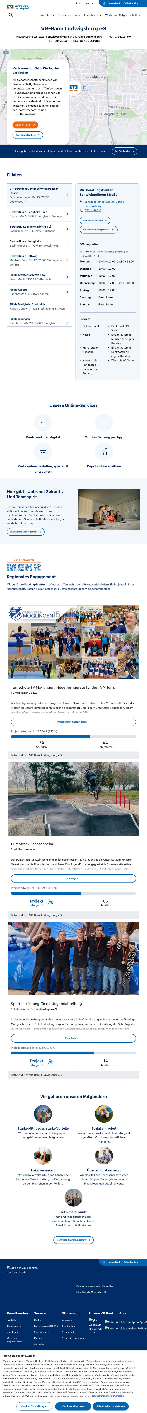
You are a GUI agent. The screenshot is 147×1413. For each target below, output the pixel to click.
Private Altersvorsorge (73, 1338)
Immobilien (12, 1332)
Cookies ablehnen (73, 1406)
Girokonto (66, 1320)
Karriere (38, 1338)
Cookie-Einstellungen (34, 1406)
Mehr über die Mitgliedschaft (71, 1240)
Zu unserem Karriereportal (23, 531)
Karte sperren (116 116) (46, 1326)
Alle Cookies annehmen (111, 1406)
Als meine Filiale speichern (96, 229)
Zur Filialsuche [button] (122, 151)
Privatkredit (67, 1332)
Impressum (118, 1396)
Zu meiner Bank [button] (23, 124)
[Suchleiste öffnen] (11, 15)
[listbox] (39, 255)
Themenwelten (14, 1326)
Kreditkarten (68, 1326)
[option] (39, 195)
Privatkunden (83, 3)
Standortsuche (41, 1332)
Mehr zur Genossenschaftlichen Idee (94, 1286)
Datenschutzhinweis (101, 1396)
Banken (38, 1320)
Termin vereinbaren (93, 220)
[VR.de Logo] (22, 7)
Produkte (11, 1320)
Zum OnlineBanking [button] (25, 135)
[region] (73, 1381)
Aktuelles (39, 1344)
